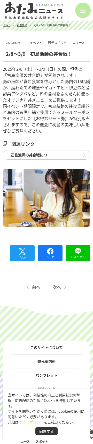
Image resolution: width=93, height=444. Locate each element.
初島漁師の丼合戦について (32, 154)
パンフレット (46, 375)
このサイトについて (46, 347)
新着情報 (22, 25)
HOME (6, 25)
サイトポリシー (31, 421)
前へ (36, 287)
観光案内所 (46, 361)
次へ (57, 287)
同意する (46, 431)
